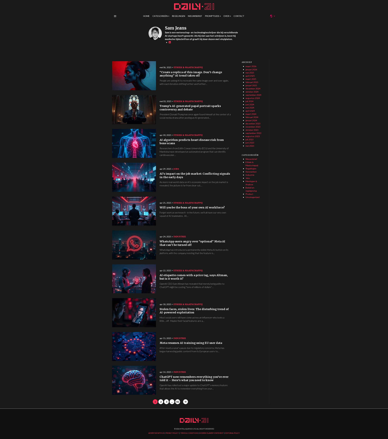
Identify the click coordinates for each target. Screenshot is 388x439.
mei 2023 (250, 146)
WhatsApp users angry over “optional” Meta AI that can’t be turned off (192, 243)
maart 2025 (251, 79)
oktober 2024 (252, 91)
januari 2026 (251, 69)
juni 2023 (250, 142)
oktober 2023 (252, 130)
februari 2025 (252, 82)
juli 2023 (249, 139)
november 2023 (253, 126)
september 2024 (253, 95)
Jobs (176, 169)
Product (249, 194)
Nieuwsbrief (251, 159)
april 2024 (250, 111)
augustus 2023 (253, 136)
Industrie (179, 236)
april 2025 (250, 76)
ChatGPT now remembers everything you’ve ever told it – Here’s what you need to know (194, 378)
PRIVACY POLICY (172, 433)
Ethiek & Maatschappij (188, 67)
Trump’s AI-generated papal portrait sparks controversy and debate (190, 107)
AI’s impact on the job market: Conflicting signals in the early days (195, 175)
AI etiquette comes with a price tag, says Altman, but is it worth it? (194, 277)
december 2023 (253, 123)
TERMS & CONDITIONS (189, 433)
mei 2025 (250, 72)
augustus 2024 (253, 98)
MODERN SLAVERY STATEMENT (211, 433)
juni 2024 (250, 104)
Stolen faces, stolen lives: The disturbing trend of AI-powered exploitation (194, 311)
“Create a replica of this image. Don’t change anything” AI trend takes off (191, 74)
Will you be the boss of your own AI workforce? (192, 207)
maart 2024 (251, 114)
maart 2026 (251, 66)
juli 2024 (249, 101)
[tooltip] (170, 42)
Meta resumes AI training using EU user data (191, 343)
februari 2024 (252, 117)
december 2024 (253, 88)
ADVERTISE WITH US (156, 433)
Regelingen (251, 168)
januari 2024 (251, 120)
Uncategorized (252, 197)
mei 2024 (250, 107)
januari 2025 (251, 85)
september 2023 (253, 133)
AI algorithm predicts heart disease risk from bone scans (192, 141)
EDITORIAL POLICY (232, 433)
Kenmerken (251, 171)
